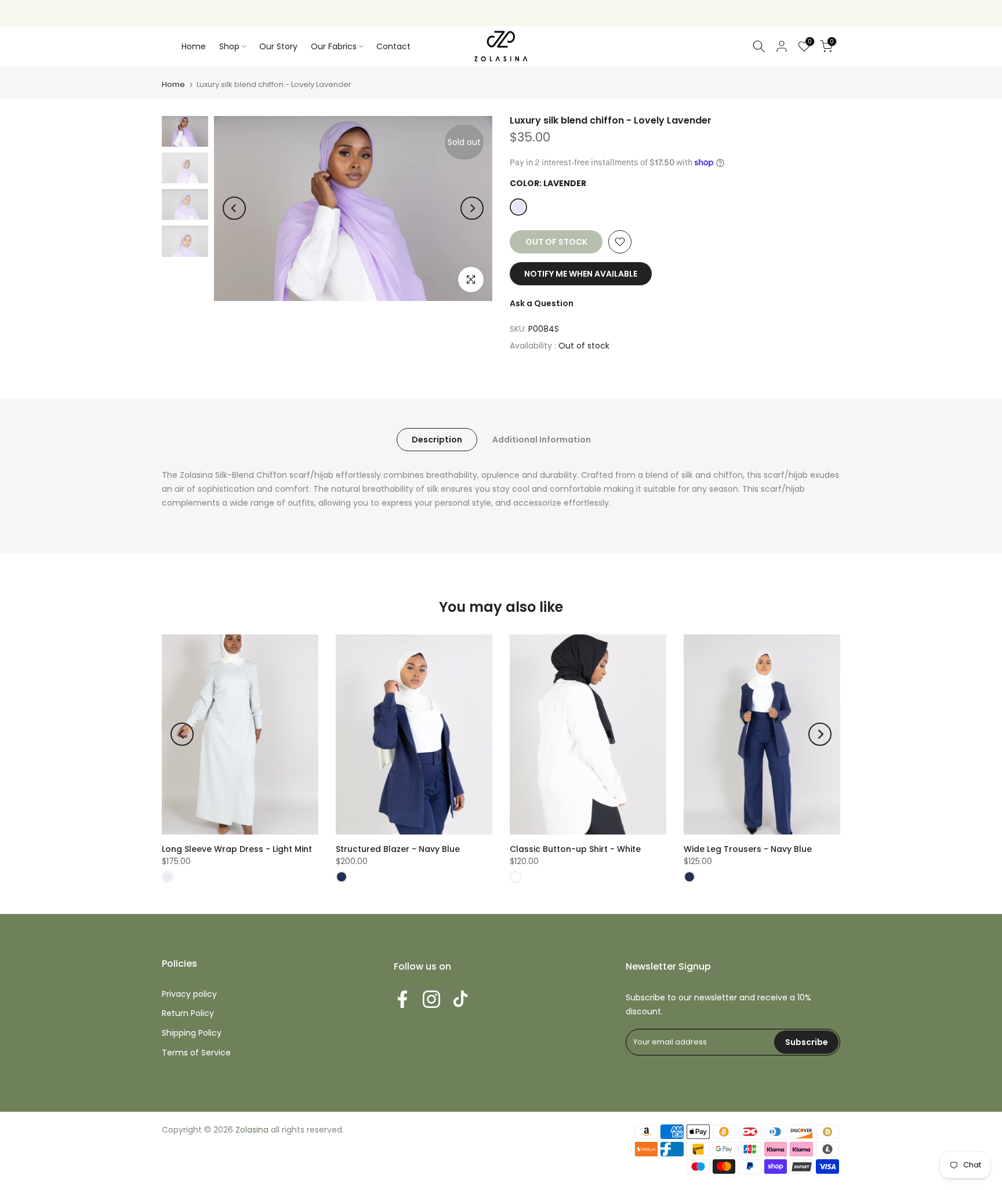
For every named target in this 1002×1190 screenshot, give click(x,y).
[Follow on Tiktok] (460, 999)
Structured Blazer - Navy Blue (398, 849)
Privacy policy (189, 994)
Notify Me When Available (580, 274)
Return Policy (188, 1013)
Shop (229, 46)
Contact (393, 46)
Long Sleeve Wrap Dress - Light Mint (237, 849)
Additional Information (541, 439)
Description (437, 439)
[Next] (472, 208)
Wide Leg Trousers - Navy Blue (748, 849)
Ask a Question (541, 303)
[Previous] (234, 208)
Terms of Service (196, 1052)
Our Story (278, 46)
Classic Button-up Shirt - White (575, 849)
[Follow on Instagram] (431, 999)
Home (193, 46)
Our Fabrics (334, 46)
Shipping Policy (192, 1033)
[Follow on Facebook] (402, 999)
